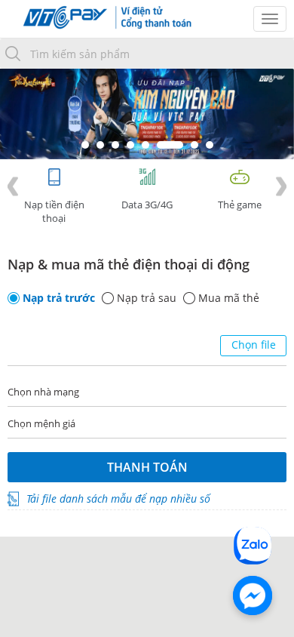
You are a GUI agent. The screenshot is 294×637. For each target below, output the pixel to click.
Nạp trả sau (146, 298)
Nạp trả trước (59, 298)
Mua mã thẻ (228, 298)
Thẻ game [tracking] (240, 204)
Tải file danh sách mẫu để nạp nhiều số (118, 498)
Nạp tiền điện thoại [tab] (54, 211)
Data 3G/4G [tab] (147, 204)
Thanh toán (147, 467)
